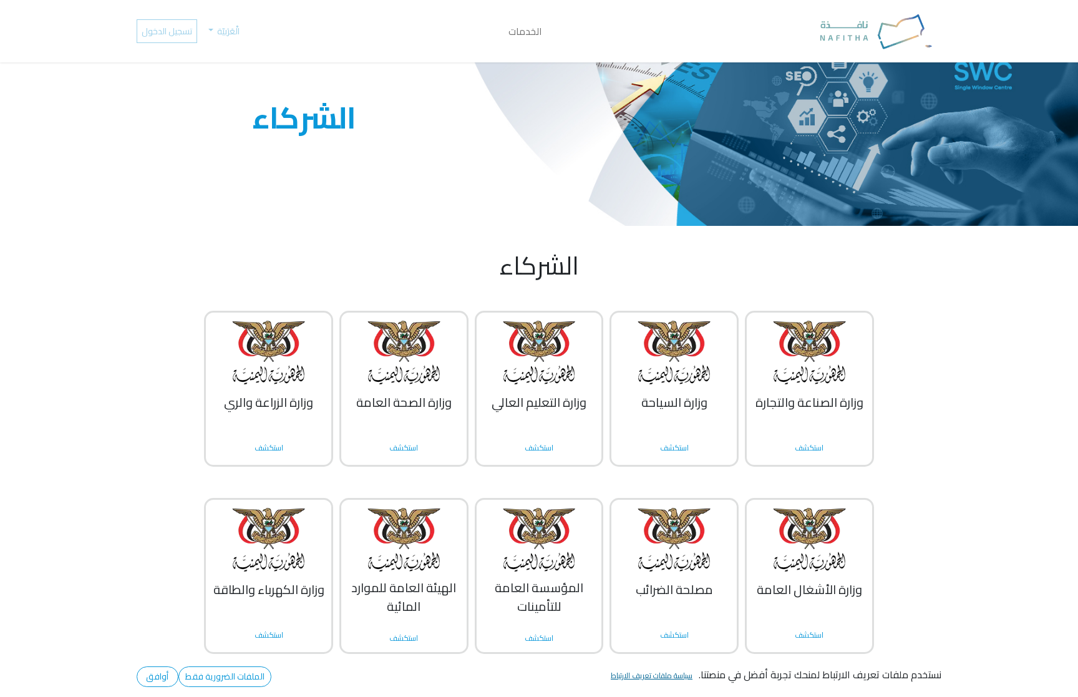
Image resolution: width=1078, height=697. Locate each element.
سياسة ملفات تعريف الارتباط (651, 675)
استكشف (403, 448)
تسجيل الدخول (167, 31)
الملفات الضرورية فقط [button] (225, 676)
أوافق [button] (157, 676)
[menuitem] (525, 31)
